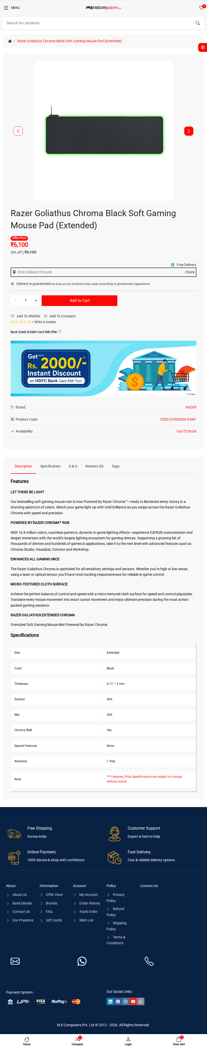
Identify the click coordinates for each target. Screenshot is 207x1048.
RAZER (191, 407)
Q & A (73, 466)
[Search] (197, 23)
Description (23, 466)
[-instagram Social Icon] (125, 1001)
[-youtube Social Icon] (133, 1001)
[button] (188, 131)
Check (190, 272)
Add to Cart (80, 300)
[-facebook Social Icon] (118, 1001)
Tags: (116, 466)
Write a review (45, 322)
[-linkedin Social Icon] (110, 1001)
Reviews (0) (94, 466)
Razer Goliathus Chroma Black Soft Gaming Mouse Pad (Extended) (69, 41)
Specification (50, 466)
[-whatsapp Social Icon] (140, 1001)
